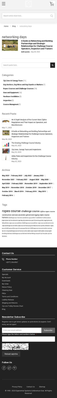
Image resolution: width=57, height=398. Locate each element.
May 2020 (45, 180)
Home (6, 26)
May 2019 (6, 187)
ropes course (11, 211)
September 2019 (46, 183)
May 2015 (42, 191)
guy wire (18, 228)
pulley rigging (44, 220)
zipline (42, 211)
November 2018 (17, 187)
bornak (50, 220)
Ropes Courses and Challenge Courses (18, 89)
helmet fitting (31, 233)
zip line (10, 220)
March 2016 (19, 191)
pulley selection (45, 225)
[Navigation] (3, 3)
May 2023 (6, 176)
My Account (6, 278)
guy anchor (12, 228)
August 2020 (35, 180)
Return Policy (7, 287)
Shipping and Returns (9, 303)
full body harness (36, 225)
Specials (5, 274)
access (49, 217)
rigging (37, 215)
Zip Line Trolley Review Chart (12, 306)
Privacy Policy (17, 387)
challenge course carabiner (30, 223)
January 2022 (39, 176)
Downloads (6, 281)
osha (25, 231)
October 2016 (7, 191)
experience (5, 220)
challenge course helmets (19, 233)
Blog (14, 26)
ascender (22, 215)
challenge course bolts (11, 225)
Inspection (7, 100)
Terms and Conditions (10, 297)
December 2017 (44, 187)
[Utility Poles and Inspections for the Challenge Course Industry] (6, 157)
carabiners (26, 217)
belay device (5, 223)
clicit (24, 220)
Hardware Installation (11, 96)
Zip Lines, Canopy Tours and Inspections (26, 149)
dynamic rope (17, 220)
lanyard (35, 231)
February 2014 (7, 195)
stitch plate (41, 231)
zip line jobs (44, 233)
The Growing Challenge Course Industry (26, 143)
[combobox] (28, 16)
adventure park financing (33, 220)
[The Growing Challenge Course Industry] (6, 144)
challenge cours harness (15, 217)
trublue (45, 217)
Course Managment (11, 104)
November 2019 (31, 183)
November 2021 (8, 180)
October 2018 (31, 187)
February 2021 (22, 180)
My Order (5, 284)
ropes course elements (44, 223)
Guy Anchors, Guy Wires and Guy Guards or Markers (23, 85)
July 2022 (28, 176)
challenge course (30, 211)
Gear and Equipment (11, 92)
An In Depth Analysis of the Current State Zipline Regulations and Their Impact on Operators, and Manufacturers (29, 122)
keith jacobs (25, 52)
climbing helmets (7, 233)
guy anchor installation (36, 217)
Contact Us (31, 387)
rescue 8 (37, 233)
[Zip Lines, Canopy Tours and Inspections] (6, 151)
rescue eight (47, 231)
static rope (30, 231)
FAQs (4, 293)
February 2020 (17, 183)
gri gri (28, 228)
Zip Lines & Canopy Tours (13, 81)
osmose (15, 215)
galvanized (30, 215)
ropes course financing (24, 225)
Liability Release (8, 300)
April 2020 (6, 183)
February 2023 (17, 176)
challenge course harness (16, 231)
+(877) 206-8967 (12, 262)
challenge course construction (39, 228)
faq (22, 220)
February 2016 (31, 191)
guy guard (24, 228)
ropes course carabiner (15, 223)
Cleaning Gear (7, 290)
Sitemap (42, 387)
